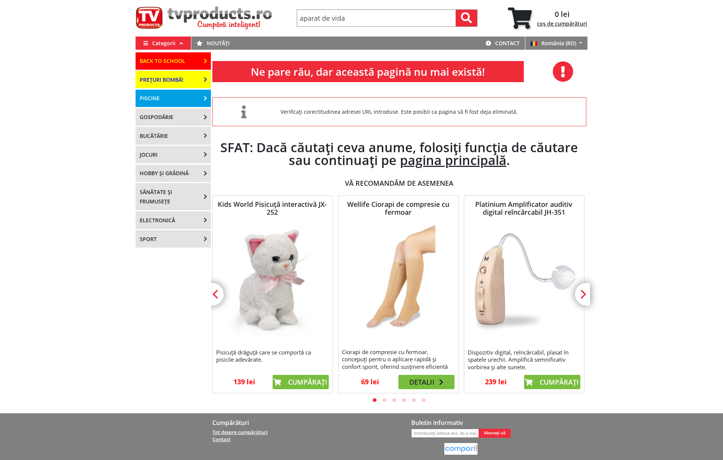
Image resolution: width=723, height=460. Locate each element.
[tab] (547, 18)
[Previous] (216, 294)
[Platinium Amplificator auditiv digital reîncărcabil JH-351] (524, 281)
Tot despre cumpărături (240, 432)
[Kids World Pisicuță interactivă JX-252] (272, 281)
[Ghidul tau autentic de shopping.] (460, 448)
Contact (507, 43)
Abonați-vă (494, 433)
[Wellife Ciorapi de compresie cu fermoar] (398, 280)
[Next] (582, 294)
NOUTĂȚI (217, 43)
